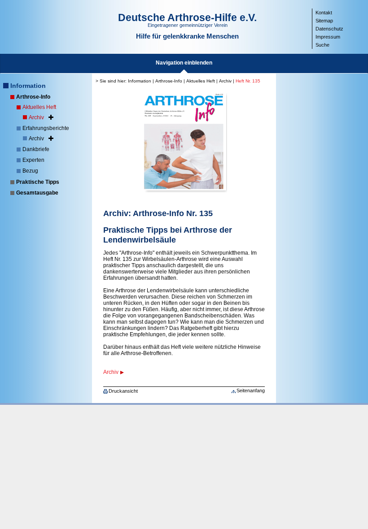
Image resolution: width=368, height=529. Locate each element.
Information (28, 85)
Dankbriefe (35, 149)
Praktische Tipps (37, 182)
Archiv (36, 117)
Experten (33, 160)
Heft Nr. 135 (248, 80)
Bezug (30, 171)
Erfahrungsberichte (45, 128)
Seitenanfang (251, 390)
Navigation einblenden (184, 63)
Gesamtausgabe (37, 193)
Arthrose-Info (33, 97)
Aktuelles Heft (39, 107)
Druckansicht (123, 391)
